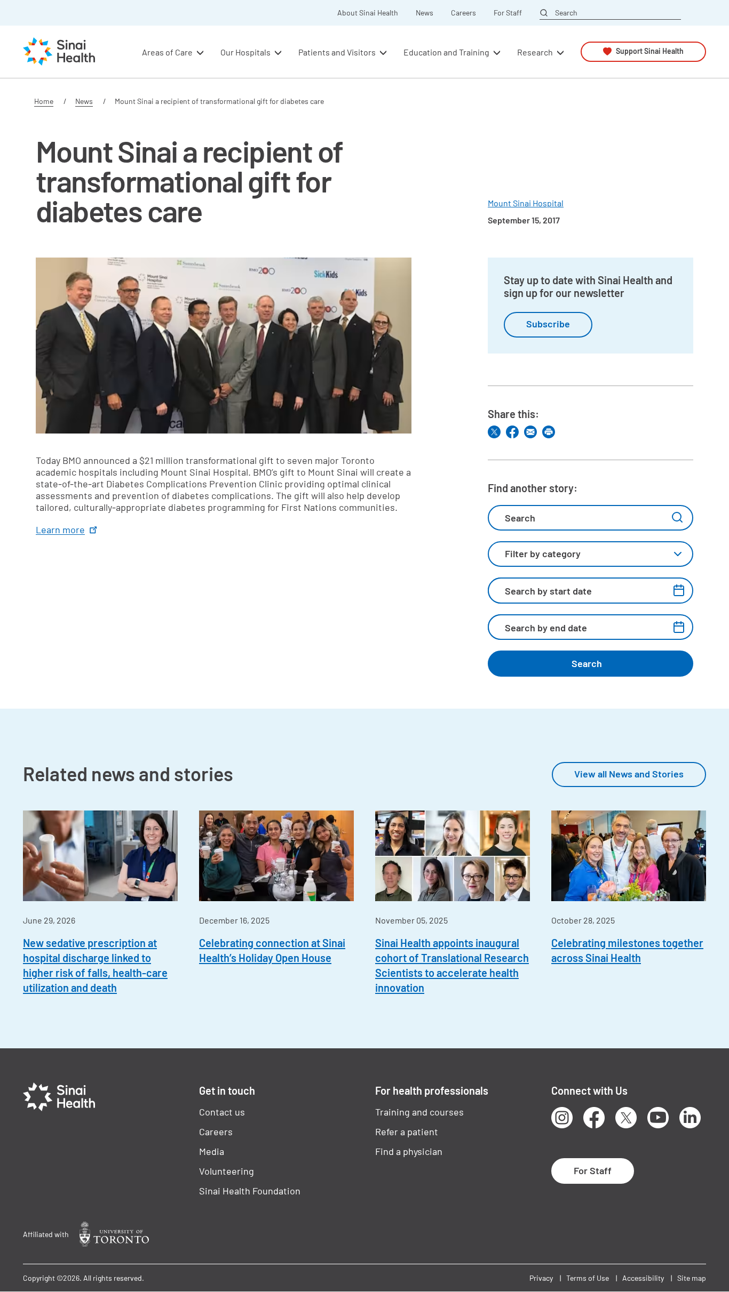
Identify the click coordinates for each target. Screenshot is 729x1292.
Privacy (541, 1277)
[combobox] (590, 554)
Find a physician (408, 1151)
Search (566, 12)
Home (43, 101)
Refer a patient (406, 1131)
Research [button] (535, 51)
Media (211, 1151)
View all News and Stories (629, 774)
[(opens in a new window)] (114, 1234)
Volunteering (226, 1171)
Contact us (222, 1112)
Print (548, 432)
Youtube (658, 1117)
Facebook (594, 1117)
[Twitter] (494, 432)
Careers (463, 13)
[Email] (530, 432)
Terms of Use (587, 1277)
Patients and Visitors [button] (337, 51)
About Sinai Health (367, 13)
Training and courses (419, 1112)
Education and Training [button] (446, 51)
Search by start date (548, 591)
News (424, 13)
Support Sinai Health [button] (650, 51)
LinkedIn (690, 1117)
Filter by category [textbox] (543, 553)
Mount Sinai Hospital (526, 203)
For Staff (508, 13)
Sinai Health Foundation (249, 1191)
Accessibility (643, 1277)
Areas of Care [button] (167, 51)
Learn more (60, 529)
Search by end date (546, 627)
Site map (691, 1277)
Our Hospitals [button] (245, 51)
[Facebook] (512, 432)
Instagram (562, 1117)
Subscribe (548, 324)
